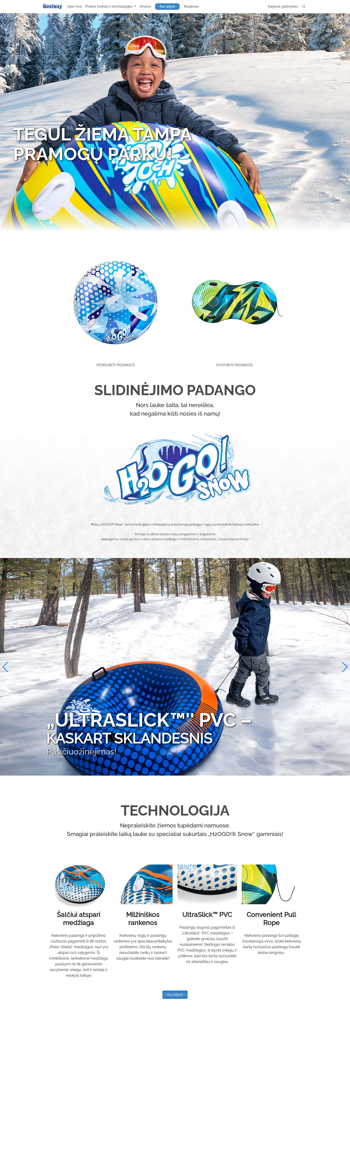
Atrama (145, 6)
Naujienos (191, 6)
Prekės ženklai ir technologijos (109, 6)
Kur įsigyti (167, 6)
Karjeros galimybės (283, 6)
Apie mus (74, 6)
